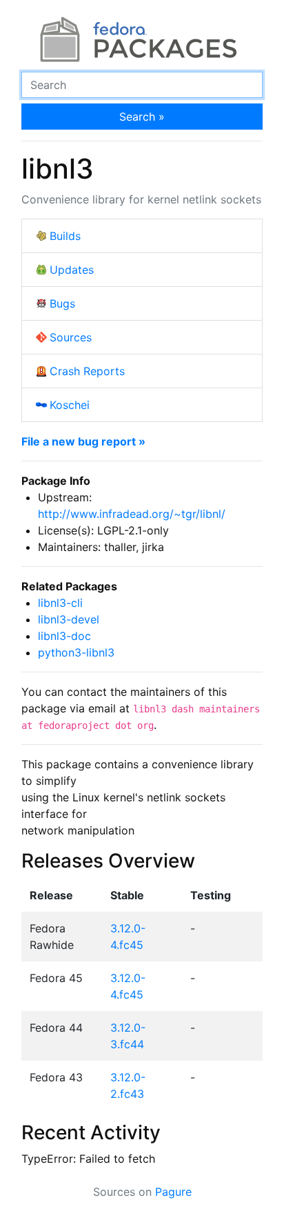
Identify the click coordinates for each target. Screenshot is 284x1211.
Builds (65, 236)
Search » (142, 116)
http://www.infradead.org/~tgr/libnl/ (131, 514)
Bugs (62, 303)
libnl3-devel (68, 619)
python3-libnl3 (76, 652)
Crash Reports (87, 371)
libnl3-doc (64, 636)
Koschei (70, 405)
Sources (71, 337)
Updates (72, 270)
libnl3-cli (60, 603)
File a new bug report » (83, 441)
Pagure (173, 1192)
